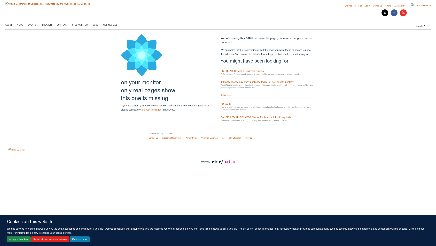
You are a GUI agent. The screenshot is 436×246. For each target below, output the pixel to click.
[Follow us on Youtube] (403, 13)
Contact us (377, 5)
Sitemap (248, 137)
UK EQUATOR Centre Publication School (242, 71)
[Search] (425, 26)
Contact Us (153, 137)
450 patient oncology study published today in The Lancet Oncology (257, 82)
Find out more (79, 239)
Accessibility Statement (231, 137)
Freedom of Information (171, 137)
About (8, 24)
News (20, 24)
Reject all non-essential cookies (50, 239)
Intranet (388, 5)
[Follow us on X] (385, 13)
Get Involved (110, 24)
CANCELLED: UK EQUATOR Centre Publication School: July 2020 (256, 117)
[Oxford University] (418, 5)
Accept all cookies (18, 239)
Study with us (80, 24)
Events (32, 24)
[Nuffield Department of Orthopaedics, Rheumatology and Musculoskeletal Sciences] (47, 2)
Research (46, 24)
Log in (367, 5)
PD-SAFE (226, 103)
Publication (226, 95)
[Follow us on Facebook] (394, 13)
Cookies (358, 5)
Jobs (95, 24)
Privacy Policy (191, 137)
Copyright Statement (209, 137)
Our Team (62, 24)
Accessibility (399, 5)
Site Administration (151, 109)
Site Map (348, 5)
